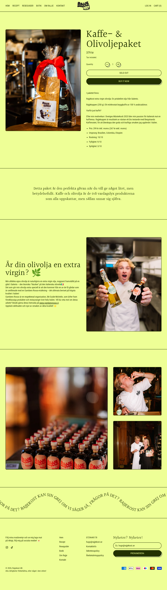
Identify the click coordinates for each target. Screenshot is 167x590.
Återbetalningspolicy (95, 555)
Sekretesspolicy (93, 551)
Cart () (157, 6)
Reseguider (27, 5)
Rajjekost (16, 568)
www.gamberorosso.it (49, 303)
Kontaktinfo (91, 546)
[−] (107, 64)
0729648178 (91, 537)
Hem (8, 5)
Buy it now (124, 81)
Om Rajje (49, 5)
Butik (39, 5)
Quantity (89, 64)
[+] (118, 64)
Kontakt (60, 5)
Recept (15, 5)
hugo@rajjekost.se (94, 542)
